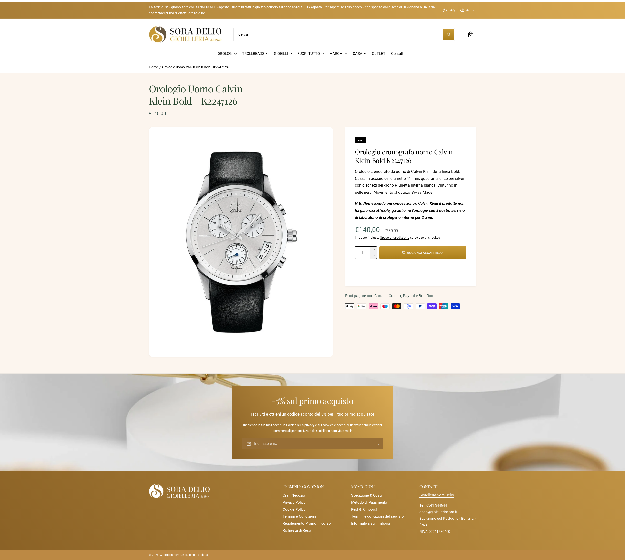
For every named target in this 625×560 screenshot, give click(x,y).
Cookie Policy (294, 509)
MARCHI (336, 53)
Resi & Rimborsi (364, 509)
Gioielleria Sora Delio (436, 495)
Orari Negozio (294, 495)
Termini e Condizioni (299, 516)
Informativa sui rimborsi (370, 523)
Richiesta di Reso (297, 530)
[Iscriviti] (377, 443)
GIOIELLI (281, 53)
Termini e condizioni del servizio (377, 516)
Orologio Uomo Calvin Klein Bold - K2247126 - (196, 67)
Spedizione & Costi (366, 495)
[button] (470, 34)
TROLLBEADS (253, 53)
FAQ (451, 10)
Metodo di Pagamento (369, 502)
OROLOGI (225, 53)
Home (153, 67)
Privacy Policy (294, 502)
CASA (357, 53)
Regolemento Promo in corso (307, 523)
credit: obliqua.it (199, 555)
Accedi (471, 10)
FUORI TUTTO (308, 53)
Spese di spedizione (394, 237)
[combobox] (344, 34)
